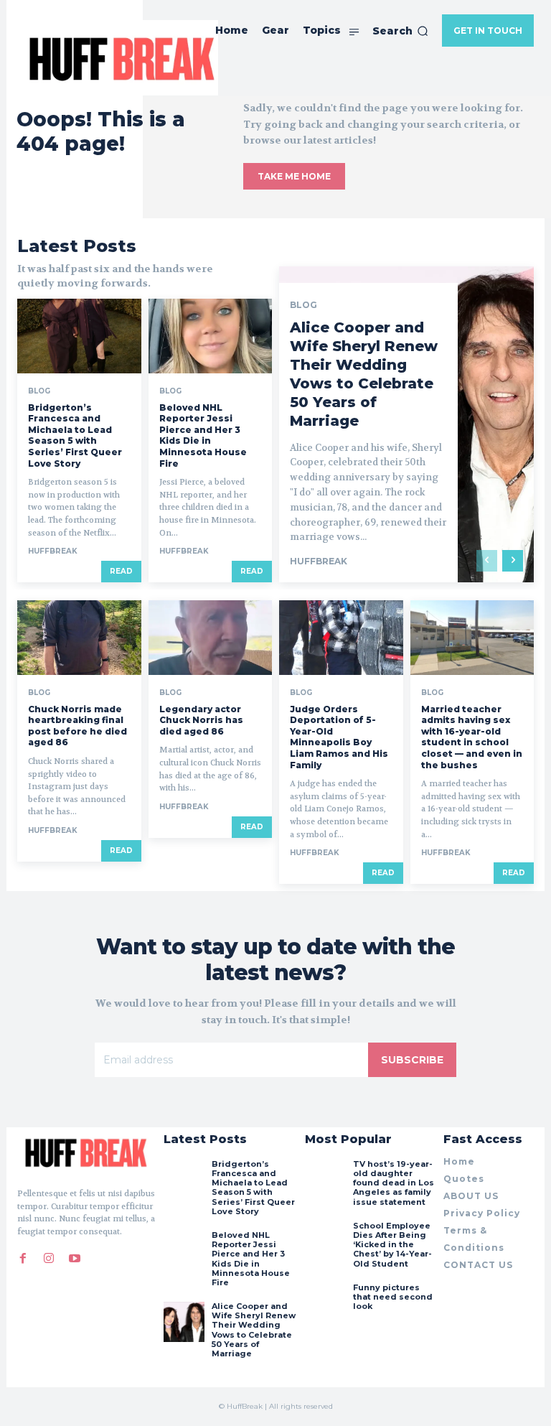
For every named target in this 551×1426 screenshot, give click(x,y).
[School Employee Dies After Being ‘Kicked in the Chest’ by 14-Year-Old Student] (325, 1241)
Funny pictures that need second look (393, 1296)
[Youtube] (74, 1258)
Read (121, 571)
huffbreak (52, 551)
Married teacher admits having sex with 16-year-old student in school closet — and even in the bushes (471, 737)
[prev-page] (486, 561)
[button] (400, 31)
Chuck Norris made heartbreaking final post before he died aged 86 (77, 726)
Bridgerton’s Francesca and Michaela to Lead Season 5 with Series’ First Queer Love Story (75, 435)
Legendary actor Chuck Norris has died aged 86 (201, 720)
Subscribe (412, 1059)
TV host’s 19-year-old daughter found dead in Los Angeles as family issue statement (393, 1183)
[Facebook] (23, 1258)
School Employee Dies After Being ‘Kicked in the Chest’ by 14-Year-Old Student (392, 1245)
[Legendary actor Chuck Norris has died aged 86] (211, 637)
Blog (39, 391)
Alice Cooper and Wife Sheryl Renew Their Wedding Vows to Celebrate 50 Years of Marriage (364, 374)
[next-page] (512, 561)
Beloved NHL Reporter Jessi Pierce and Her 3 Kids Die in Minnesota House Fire (203, 435)
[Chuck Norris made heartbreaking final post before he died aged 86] (79, 637)
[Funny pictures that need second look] (325, 1303)
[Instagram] (49, 1258)
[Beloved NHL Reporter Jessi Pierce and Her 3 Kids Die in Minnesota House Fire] (211, 336)
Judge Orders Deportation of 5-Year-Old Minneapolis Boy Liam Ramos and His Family (339, 737)
